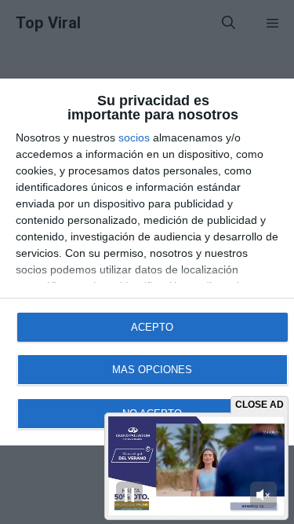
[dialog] (147, 262)
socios (134, 137)
